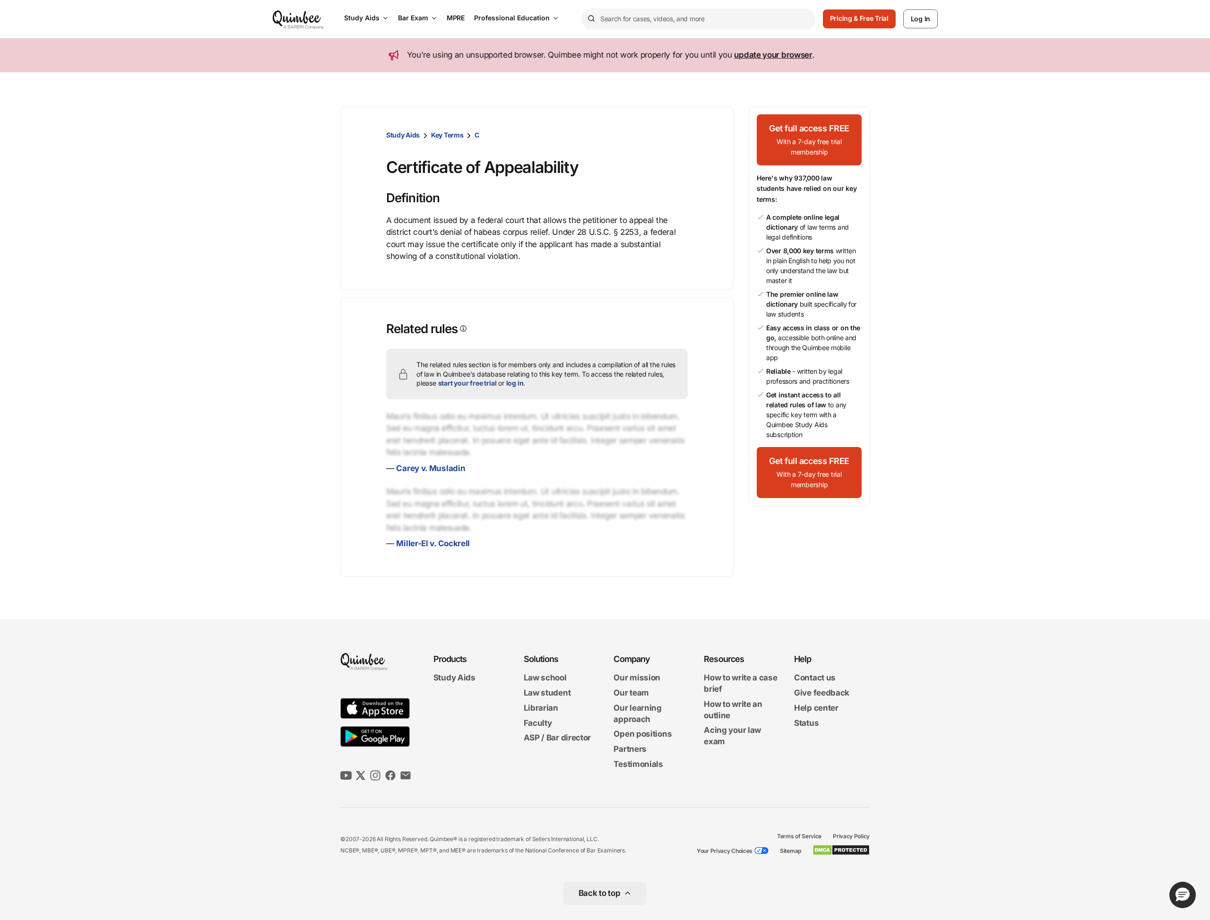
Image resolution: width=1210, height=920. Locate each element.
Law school (545, 678)
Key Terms (447, 135)
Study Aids (362, 18)
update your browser (773, 55)
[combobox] (698, 19)
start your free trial (467, 383)
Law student (547, 692)
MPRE (456, 18)
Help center (816, 708)
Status (806, 723)
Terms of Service (799, 836)
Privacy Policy (851, 836)
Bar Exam (413, 18)
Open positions (643, 734)
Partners (630, 749)
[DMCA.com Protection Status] (841, 850)
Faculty (538, 723)
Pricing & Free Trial (859, 18)
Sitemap (790, 850)
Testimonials (638, 764)
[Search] (590, 19)
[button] (809, 139)
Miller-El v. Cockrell (433, 543)
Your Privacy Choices (724, 850)
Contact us (815, 678)
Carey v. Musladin (430, 468)
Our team (631, 692)
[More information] (462, 329)
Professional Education (512, 18)
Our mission (637, 678)
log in (515, 383)
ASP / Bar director (557, 738)
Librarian (541, 708)
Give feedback (821, 692)
